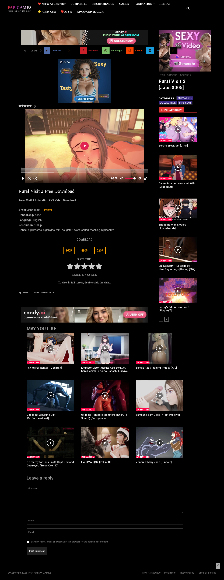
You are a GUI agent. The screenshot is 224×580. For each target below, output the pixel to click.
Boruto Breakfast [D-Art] (173, 146)
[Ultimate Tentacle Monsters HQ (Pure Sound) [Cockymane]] (105, 395)
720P (100, 250)
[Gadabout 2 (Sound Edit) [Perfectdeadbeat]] (50, 395)
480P (84, 250)
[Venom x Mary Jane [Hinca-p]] (159, 442)
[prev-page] (161, 319)
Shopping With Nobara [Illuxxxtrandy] (172, 226)
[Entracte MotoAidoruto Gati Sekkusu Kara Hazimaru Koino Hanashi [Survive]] (105, 348)
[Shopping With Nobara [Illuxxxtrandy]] (178, 208)
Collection (168, 102)
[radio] (70, 267)
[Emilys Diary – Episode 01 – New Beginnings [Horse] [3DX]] (178, 249)
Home (162, 74)
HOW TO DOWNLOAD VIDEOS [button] (38, 292)
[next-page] (166, 319)
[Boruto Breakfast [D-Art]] (178, 129)
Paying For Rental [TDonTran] (44, 368)
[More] (196, 50)
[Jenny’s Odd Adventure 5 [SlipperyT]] (178, 290)
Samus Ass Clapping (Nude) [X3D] (156, 368)
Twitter (48, 210)
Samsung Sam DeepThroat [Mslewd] (158, 415)
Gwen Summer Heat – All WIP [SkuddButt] (177, 185)
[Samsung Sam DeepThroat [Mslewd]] (159, 395)
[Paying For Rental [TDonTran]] (50, 348)
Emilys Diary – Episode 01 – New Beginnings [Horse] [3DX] (177, 267)
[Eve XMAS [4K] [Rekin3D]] (105, 442)
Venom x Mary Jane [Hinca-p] (154, 462)
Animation (172, 74)
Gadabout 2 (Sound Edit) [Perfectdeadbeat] (42, 416)
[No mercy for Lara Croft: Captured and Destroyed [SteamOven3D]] (50, 442)
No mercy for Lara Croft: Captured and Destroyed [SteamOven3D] (50, 463)
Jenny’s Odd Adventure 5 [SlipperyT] (174, 309)
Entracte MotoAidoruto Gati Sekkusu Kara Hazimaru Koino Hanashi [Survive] (104, 369)
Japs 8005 (185, 102)
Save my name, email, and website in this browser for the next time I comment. (69, 541)
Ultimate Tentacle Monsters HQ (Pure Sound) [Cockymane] (104, 416)
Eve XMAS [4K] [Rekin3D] (96, 462)
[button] (188, 9)
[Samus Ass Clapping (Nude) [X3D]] (159, 348)
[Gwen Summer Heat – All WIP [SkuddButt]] (178, 167)
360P (69, 250)
